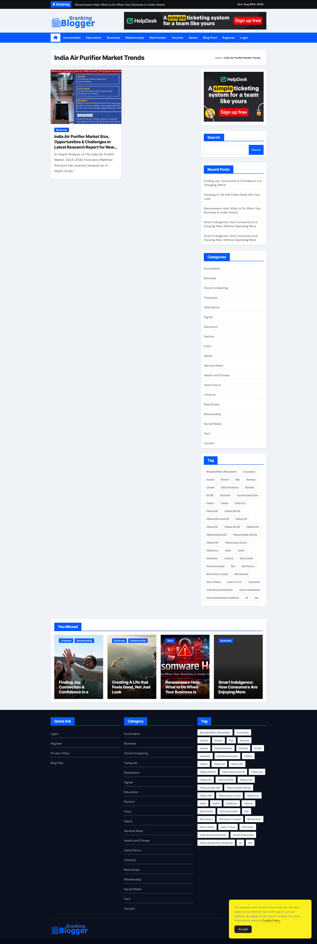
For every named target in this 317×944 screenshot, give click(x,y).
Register (229, 38)
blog (237, 479)
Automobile (72, 38)
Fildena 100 (212, 510)
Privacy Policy (60, 753)
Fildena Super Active (236, 542)
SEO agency (248, 566)
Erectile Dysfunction (247, 495)
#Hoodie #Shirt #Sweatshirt (221, 471)
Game (193, 38)
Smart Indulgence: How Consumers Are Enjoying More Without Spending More (230, 224)
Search (214, 137)
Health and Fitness (217, 375)
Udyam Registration (249, 589)
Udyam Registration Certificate (222, 597)
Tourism (177, 38)
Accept (243, 929)
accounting (249, 471)
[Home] (55, 38)
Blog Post (210, 38)
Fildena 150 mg (232, 526)
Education (93, 38)
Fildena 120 (241, 518)
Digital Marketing (230, 487)
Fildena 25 (240, 503)
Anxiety (210, 479)
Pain (233, 566)
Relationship (134, 38)
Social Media (212, 424)
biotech (225, 479)
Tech (207, 433)
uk (246, 597)
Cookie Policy (271, 920)
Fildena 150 (212, 526)
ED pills (210, 495)
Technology (254, 581)
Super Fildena (213, 581)
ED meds (249, 487)
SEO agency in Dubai (217, 573)
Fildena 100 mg (232, 510)
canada (210, 487)
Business (113, 38)
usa (256, 597)
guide (228, 550)
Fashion (209, 336)
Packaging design (215, 566)
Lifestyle (210, 395)
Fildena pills (212, 542)
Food (207, 346)
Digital (208, 317)
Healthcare (212, 558)
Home (218, 57)
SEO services (241, 573)
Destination (212, 307)
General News (213, 365)
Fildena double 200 (216, 534)
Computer (211, 298)
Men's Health (246, 558)
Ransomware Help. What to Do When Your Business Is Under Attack (232, 210)
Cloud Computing (216, 288)
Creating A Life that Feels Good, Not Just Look (131, 687)
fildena (224, 503)
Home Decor (212, 385)
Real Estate (158, 38)
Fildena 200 (252, 526)
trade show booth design (219, 589)
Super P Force (234, 581)
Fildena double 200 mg (245, 534)
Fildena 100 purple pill (217, 518)
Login (244, 38)
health (241, 550)
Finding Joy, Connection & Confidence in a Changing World (74, 689)
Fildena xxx (212, 550)
